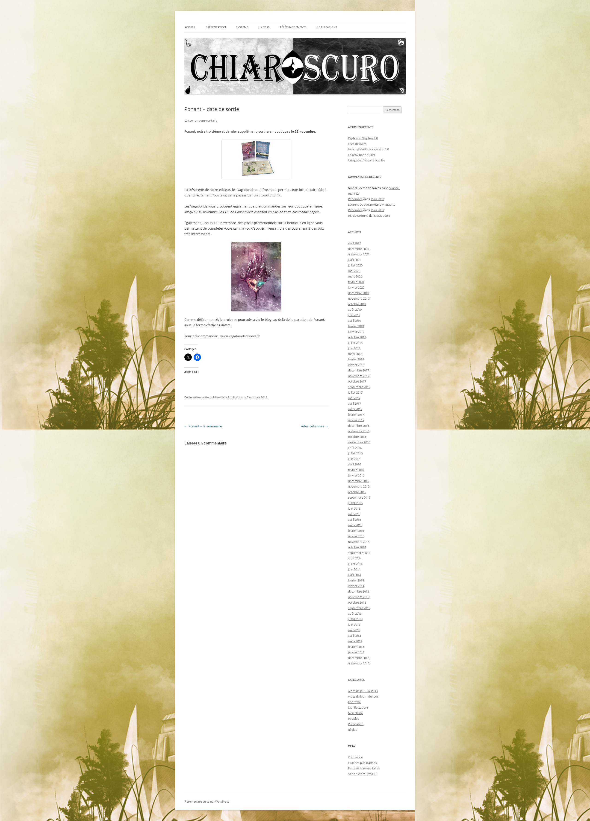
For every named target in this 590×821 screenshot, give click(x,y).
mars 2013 (355, 641)
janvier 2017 (356, 420)
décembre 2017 (358, 370)
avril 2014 (354, 575)
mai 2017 (354, 398)
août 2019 (355, 309)
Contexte (354, 702)
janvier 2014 (356, 586)
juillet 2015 (355, 503)
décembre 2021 (358, 249)
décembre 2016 (358, 426)
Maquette (377, 199)
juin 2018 (354, 348)
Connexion (355, 757)
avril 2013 (354, 636)
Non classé (355, 713)
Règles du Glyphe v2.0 (363, 138)
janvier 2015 (356, 536)
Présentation (216, 27)
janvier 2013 (356, 652)
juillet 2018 (355, 343)
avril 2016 (354, 464)
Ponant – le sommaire (203, 426)
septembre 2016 (359, 442)
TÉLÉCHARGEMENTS (293, 27)
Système (242, 27)
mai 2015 (354, 514)
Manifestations (358, 707)
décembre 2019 (358, 293)
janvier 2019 (356, 332)
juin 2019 (354, 315)
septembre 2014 (359, 553)
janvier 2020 (356, 287)
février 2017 (356, 414)
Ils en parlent (327, 27)
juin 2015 (354, 508)
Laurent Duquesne (361, 204)
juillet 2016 (355, 453)
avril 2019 (354, 320)
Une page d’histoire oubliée (366, 160)
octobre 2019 (357, 304)
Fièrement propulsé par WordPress (206, 801)
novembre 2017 (358, 376)
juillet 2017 (355, 392)
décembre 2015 (358, 481)
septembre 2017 (359, 387)
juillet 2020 (355, 265)
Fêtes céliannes (314, 426)
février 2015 (356, 531)
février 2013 (356, 647)
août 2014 (355, 558)
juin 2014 (354, 569)
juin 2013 (354, 624)
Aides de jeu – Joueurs (363, 691)
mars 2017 (355, 409)
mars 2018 (355, 354)
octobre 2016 (357, 437)
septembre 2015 (359, 497)
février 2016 (356, 470)
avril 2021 (354, 260)
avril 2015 (354, 519)
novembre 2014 (358, 542)
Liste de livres (357, 144)
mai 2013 (354, 630)
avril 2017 (354, 403)
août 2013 (355, 613)
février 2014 (356, 580)
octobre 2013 (357, 602)
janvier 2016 (356, 475)
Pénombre (355, 199)
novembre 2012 (358, 663)
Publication (235, 397)
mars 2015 (355, 525)
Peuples (353, 718)
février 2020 (356, 282)
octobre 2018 (357, 337)
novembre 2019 (358, 298)
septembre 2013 (359, 608)
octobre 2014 (357, 547)
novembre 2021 (358, 254)
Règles (352, 730)
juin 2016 (354, 459)
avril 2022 (354, 243)
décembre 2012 (358, 658)
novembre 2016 (358, 431)
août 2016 (355, 448)
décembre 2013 (358, 591)
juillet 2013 (355, 619)
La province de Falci (361, 155)
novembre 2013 (358, 597)
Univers (264, 27)
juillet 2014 (355, 564)
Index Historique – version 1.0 (368, 149)
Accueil (190, 27)
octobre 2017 (357, 381)
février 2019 (356, 326)
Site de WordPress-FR (362, 774)
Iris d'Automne (358, 215)
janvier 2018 (356, 365)
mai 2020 (354, 271)
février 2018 (356, 359)
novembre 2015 (358, 486)
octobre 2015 (357, 492)
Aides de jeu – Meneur (363, 696)
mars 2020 (355, 276)
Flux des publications (362, 763)
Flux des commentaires (364, 768)
